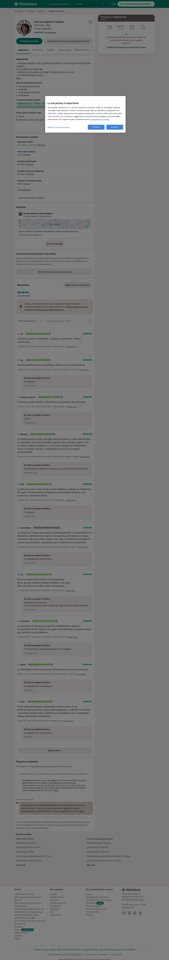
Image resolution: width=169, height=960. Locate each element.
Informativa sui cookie (99, 119)
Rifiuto (96, 127)
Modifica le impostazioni (59, 127)
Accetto (114, 127)
